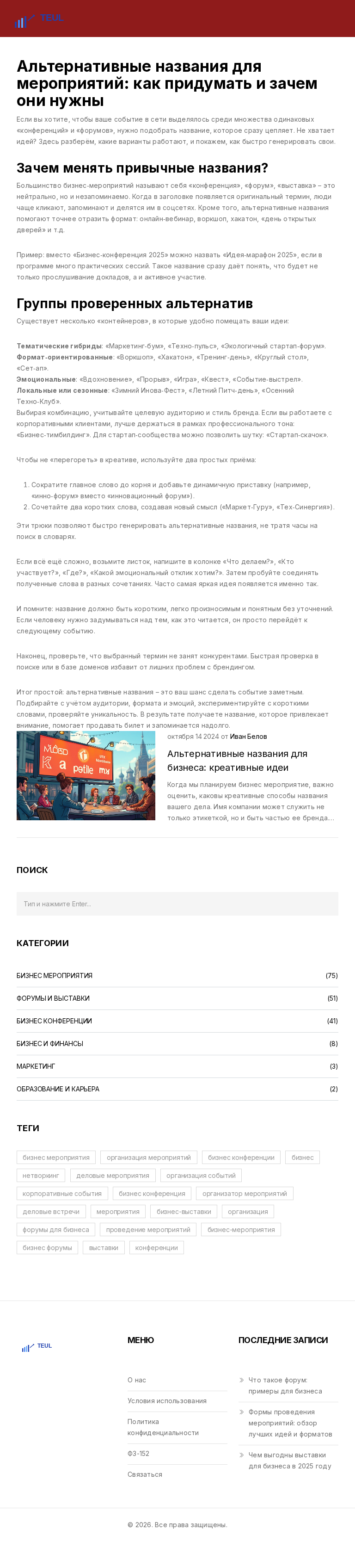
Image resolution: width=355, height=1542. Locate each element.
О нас (137, 1380)
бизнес (303, 1157)
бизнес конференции (241, 1157)
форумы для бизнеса (56, 1229)
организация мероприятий (149, 1157)
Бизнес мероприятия (54, 975)
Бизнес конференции (54, 1021)
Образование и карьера (58, 1089)
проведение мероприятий (148, 1229)
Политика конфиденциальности (163, 1427)
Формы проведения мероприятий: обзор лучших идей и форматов (291, 1423)
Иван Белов (248, 736)
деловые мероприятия (112, 1175)
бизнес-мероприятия (241, 1229)
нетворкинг (41, 1175)
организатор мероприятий (245, 1193)
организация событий (200, 1175)
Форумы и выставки (53, 998)
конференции (156, 1247)
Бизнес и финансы (50, 1043)
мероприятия (118, 1211)
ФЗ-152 (139, 1453)
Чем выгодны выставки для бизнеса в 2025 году (290, 1460)
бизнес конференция (152, 1193)
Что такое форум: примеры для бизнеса (285, 1385)
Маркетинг (36, 1066)
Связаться (145, 1474)
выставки (104, 1247)
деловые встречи (51, 1211)
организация (248, 1211)
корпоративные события (62, 1193)
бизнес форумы (47, 1247)
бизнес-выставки (184, 1211)
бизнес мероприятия (56, 1157)
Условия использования (167, 1401)
